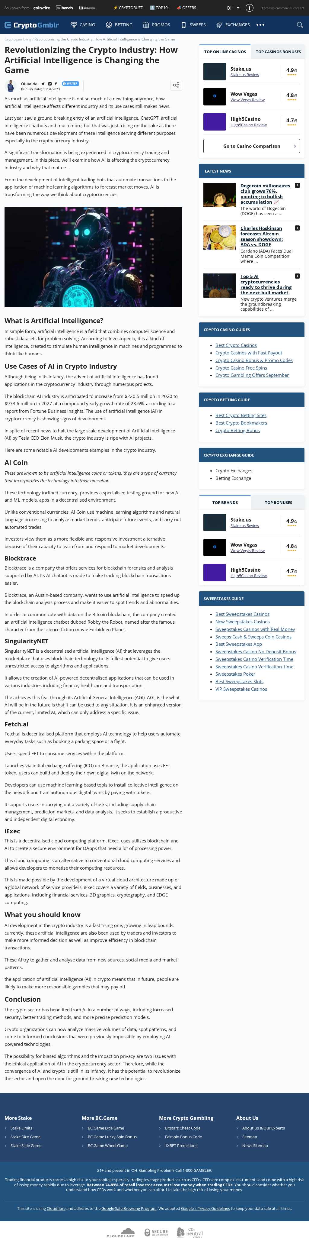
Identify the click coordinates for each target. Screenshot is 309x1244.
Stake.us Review (245, 74)
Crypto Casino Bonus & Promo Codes (254, 360)
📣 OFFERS (186, 7)
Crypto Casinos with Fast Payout (248, 353)
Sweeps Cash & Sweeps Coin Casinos (253, 637)
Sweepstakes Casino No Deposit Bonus (255, 651)
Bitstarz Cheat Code (182, 1128)
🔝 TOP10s (159, 7)
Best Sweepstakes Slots (239, 681)
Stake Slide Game (26, 1145)
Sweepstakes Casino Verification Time (254, 659)
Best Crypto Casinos (236, 345)
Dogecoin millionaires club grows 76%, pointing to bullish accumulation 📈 (265, 194)
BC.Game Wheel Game (108, 1145)
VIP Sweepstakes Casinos (241, 689)
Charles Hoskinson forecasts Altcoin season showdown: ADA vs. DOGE (262, 236)
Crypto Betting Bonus (237, 430)
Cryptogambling (18, 39)
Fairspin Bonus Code (183, 1136)
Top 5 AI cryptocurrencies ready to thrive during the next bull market (266, 284)
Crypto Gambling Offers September (252, 375)
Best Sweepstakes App (238, 644)
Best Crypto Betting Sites (240, 415)
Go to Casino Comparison (251, 146)
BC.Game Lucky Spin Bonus (112, 1136)
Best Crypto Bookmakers (241, 423)
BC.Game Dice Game (106, 1128)
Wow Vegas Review (248, 99)
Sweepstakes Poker (235, 674)
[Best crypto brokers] (35, 24)
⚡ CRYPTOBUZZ (128, 7)
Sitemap (249, 1136)
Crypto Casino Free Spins (241, 368)
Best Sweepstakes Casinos (242, 614)
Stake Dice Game (25, 1136)
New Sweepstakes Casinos (242, 622)
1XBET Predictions (181, 1145)
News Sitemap (255, 1145)
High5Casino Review (249, 124)
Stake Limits (21, 1128)
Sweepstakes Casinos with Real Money (255, 629)
